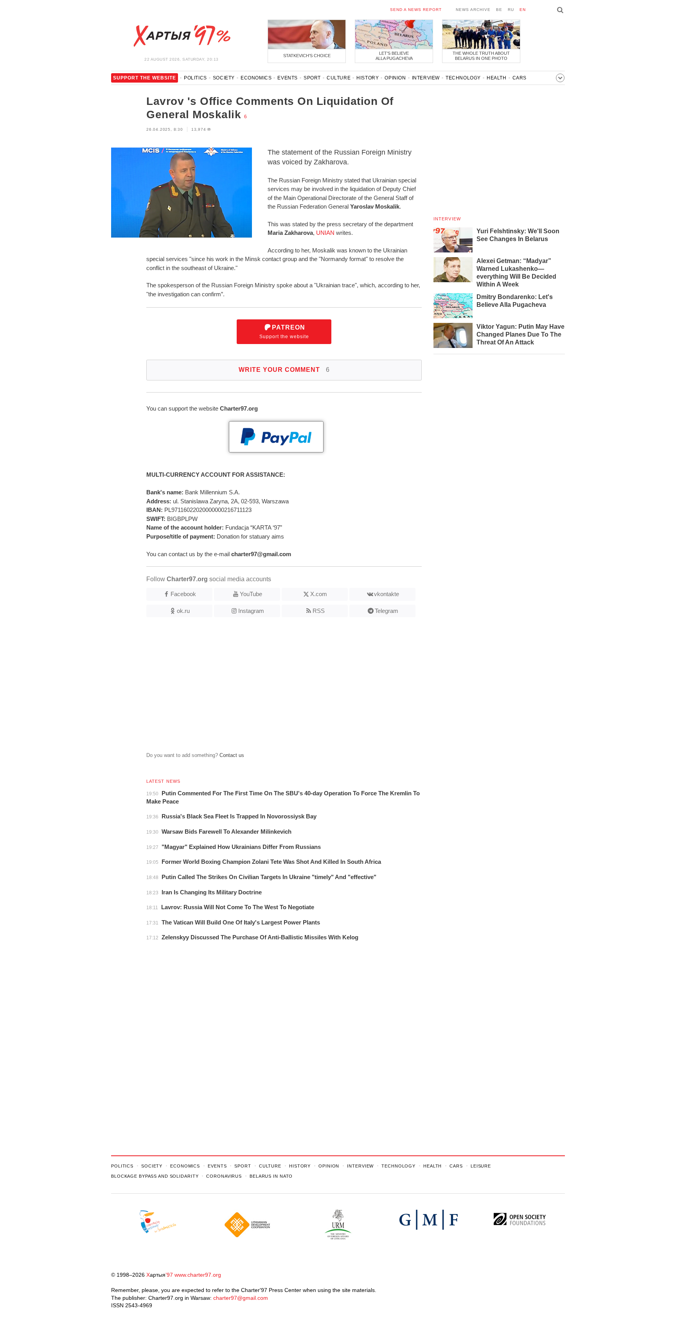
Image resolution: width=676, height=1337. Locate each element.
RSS (319, 610)
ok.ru (183, 610)
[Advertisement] (266, 687)
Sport (312, 78)
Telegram (386, 610)
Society (224, 78)
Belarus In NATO (271, 1176)
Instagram (251, 610)
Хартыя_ (181, 36)
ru (511, 9)
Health (497, 78)
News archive (473, 9)
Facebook (183, 594)
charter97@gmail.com (240, 1298)
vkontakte (386, 594)
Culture (339, 78)
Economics (256, 78)
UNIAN (325, 232)
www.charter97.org (197, 1275)
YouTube (251, 594)
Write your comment (284, 369)
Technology (463, 78)
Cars (519, 78)
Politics (195, 78)
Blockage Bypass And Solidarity (154, 1176)
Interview (426, 78)
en (523, 9)
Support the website (284, 331)
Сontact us (231, 755)
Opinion (395, 78)
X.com (318, 594)
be (499, 9)
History (367, 78)
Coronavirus (224, 1176)
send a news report (416, 9)
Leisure (481, 1166)
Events (287, 78)
